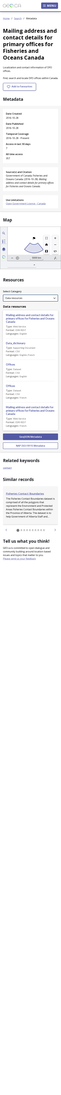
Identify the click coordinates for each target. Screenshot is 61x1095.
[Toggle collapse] (12, 258)
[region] (34, 244)
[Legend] (4, 241)
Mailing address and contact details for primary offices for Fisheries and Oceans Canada (30, 318)
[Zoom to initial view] (46, 244)
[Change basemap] (46, 251)
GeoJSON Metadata (30, 436)
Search (18, 18)
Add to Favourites (21, 86)
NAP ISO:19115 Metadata (30, 445)
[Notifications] (4, 249)
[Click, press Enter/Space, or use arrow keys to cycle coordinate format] (27, 258)
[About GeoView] (4, 257)
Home (6, 18)
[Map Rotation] (55, 251)
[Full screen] (46, 238)
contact (7, 468)
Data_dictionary (15, 343)
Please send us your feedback (19, 558)
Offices (10, 364)
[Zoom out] (55, 244)
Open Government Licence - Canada (26, 203)
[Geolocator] (4, 233)
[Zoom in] (55, 238)
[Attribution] (17, 258)
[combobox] (22, 265)
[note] (55, 258)
